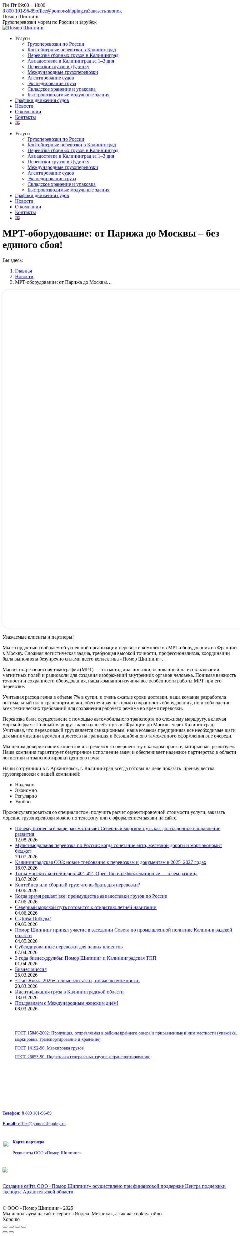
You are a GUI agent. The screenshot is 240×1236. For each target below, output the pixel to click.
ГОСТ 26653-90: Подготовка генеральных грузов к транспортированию (82, 1057)
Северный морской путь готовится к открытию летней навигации (86, 907)
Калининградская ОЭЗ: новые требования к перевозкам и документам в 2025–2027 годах (110, 862)
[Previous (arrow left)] (5, 1232)
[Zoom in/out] (23, 1227)
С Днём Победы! (33, 918)
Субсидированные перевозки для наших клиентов (69, 946)
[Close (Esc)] (5, 1227)
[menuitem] (22, 38)
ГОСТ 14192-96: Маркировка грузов (49, 1048)
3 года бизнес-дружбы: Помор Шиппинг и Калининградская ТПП (86, 958)
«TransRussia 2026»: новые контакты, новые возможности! (77, 980)
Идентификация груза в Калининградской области (69, 991)
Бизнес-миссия (31, 969)
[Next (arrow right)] (11, 1232)
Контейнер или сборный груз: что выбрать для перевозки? (77, 884)
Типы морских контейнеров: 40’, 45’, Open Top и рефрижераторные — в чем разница (106, 873)
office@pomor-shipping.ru (62, 10)
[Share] (11, 1227)
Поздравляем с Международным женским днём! (66, 1003)
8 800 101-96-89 (19, 10)
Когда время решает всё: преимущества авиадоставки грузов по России (91, 896)
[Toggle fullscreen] (17, 1227)
